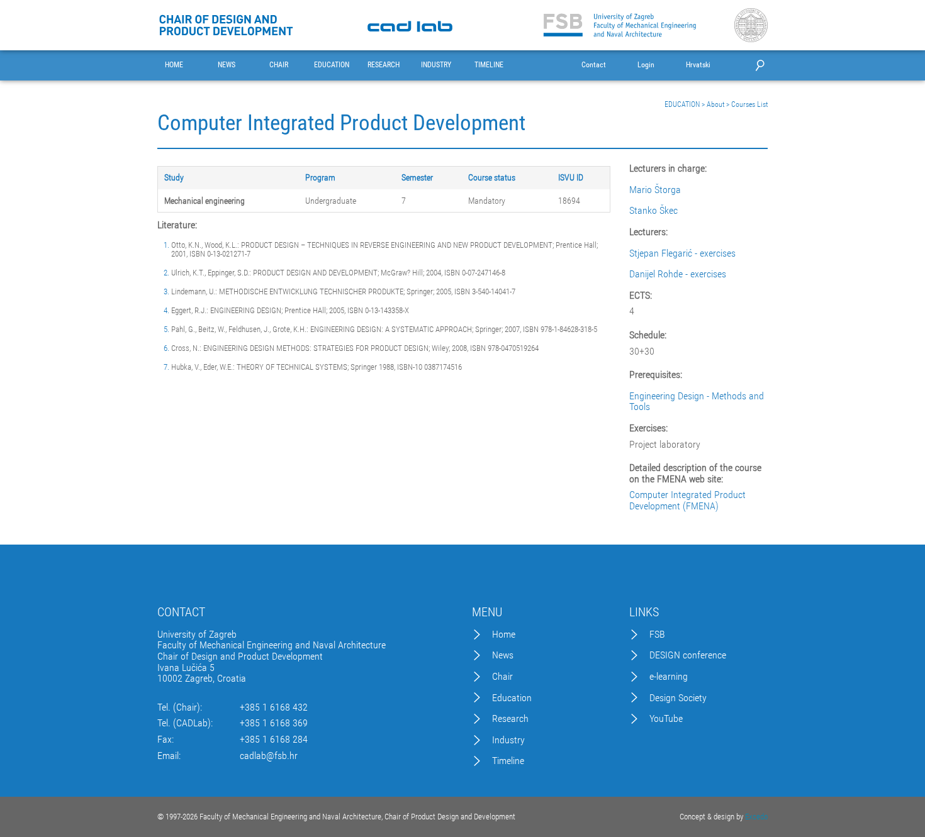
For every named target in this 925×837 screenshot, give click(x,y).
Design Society (678, 698)
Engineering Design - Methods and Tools (696, 402)
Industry (508, 740)
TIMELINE (488, 65)
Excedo (756, 816)
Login (645, 65)
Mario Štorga (655, 190)
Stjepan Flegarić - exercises (682, 253)
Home (503, 634)
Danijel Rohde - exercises (677, 274)
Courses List (749, 104)
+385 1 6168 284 (274, 739)
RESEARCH (383, 65)
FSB (657, 634)
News (502, 655)
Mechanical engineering (204, 201)
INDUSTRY (436, 65)
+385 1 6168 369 (274, 723)
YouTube (666, 718)
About (715, 104)
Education (512, 698)
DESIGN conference (687, 655)
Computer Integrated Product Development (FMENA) (687, 500)
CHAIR (278, 65)
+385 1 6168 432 (274, 707)
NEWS (226, 65)
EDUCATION (331, 65)
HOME (174, 65)
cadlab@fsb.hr (269, 756)
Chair (502, 676)
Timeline (508, 761)
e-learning (668, 676)
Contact (593, 65)
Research (510, 718)
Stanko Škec (653, 210)
